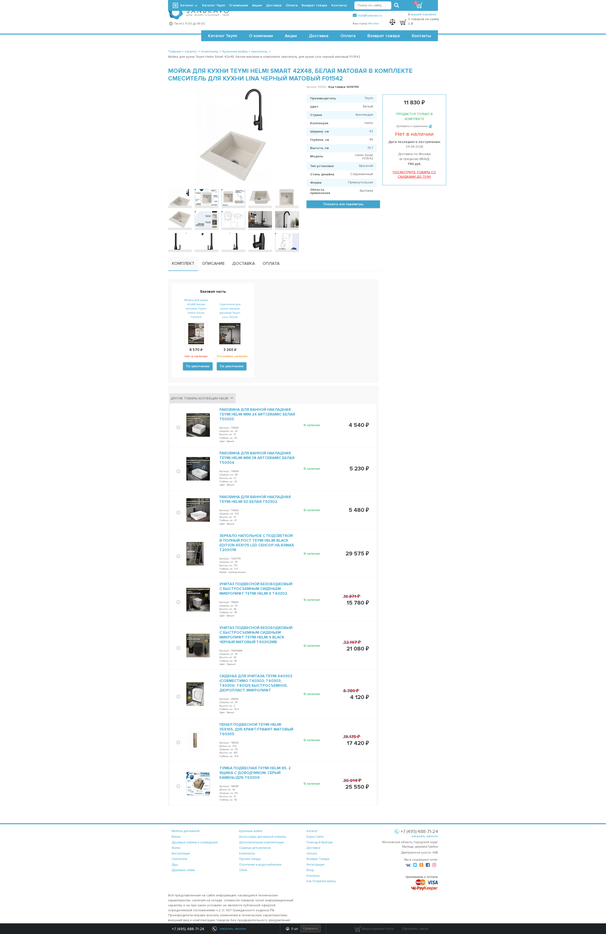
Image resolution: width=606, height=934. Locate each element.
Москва (373, 23)
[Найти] (396, 5)
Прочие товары (250, 859)
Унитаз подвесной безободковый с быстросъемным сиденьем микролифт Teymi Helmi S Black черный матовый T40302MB (255, 634)
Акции (291, 35)
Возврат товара (383, 35)
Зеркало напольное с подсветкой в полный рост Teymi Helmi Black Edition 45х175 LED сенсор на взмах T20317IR (256, 542)
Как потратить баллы (321, 881)
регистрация (315, 865)
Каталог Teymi (222, 35)
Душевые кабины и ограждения (195, 842)
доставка (313, 848)
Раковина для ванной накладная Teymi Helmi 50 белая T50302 (255, 499)
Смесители (179, 859)
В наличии (312, 425)
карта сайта (315, 837)
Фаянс (176, 848)
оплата (312, 853)
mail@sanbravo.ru (370, 16)
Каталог (186, 5)
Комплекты (247, 853)
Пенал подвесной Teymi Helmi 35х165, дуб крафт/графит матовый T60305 (256, 729)
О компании (261, 35)
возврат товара (318, 859)
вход (310, 870)
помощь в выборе (320, 842)
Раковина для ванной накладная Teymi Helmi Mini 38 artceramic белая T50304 (256, 458)
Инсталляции (181, 853)
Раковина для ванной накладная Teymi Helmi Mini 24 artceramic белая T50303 (257, 414)
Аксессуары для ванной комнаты (262, 837)
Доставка (318, 35)
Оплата (348, 35)
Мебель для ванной (186, 831)
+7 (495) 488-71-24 (188, 929)
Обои (243, 870)
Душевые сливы (183, 870)
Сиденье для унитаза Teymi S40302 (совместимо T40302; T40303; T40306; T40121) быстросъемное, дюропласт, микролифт (255, 683)
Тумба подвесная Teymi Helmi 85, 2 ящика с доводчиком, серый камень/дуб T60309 (255, 773)
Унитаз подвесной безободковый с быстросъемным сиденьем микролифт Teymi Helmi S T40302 (255, 589)
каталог (312, 831)
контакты (313, 876)
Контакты (421, 35)
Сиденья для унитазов (255, 848)
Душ (175, 865)
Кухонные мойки (250, 831)
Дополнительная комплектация (261, 842)
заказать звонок (424, 836)
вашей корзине (423, 14)
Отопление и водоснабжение (260, 865)
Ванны (176, 837)
